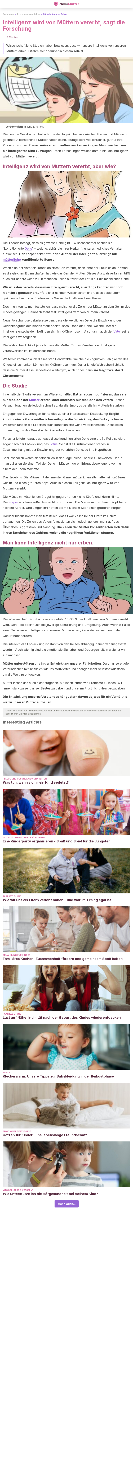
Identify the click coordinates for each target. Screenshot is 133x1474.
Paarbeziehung (12, 896)
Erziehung (8, 14)
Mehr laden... (66, 1204)
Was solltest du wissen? (18, 1190)
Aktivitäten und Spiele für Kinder (24, 837)
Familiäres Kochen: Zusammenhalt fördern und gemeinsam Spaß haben (63, 959)
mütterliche (12, 259)
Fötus (53, 444)
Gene (28, 248)
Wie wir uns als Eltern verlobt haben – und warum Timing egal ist (57, 900)
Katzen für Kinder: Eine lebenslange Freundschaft (45, 1135)
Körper (13, 502)
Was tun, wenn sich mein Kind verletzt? (36, 782)
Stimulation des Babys (55, 14)
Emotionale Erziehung (17, 1131)
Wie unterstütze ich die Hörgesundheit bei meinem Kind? (50, 1194)
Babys (6, 1072)
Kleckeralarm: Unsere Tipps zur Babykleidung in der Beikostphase (58, 1076)
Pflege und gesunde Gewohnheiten (25, 778)
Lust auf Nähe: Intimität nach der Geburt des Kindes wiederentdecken (62, 1017)
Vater (117, 331)
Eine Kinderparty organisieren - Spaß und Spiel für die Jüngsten (56, 841)
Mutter (34, 400)
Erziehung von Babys (28, 14)
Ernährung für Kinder (16, 955)
